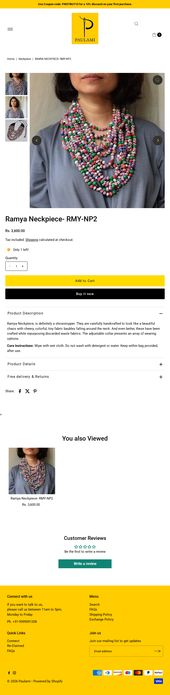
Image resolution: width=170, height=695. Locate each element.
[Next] (157, 140)
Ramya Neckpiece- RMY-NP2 (32, 498)
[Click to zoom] (157, 80)
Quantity (11, 258)
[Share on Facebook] (20, 391)
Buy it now (85, 294)
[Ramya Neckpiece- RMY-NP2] (32, 471)
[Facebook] (9, 673)
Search (94, 605)
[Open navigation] (10, 29)
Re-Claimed (15, 646)
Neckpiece (25, 59)
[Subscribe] (157, 651)
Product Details (21, 364)
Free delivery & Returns (28, 377)
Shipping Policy (100, 615)
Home (10, 59)
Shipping (31, 240)
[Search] (147, 23)
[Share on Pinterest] (35, 391)
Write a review (85, 564)
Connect (13, 641)
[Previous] (37, 140)
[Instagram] (14, 673)
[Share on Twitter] (27, 391)
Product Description (25, 313)
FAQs (93, 609)
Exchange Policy (101, 619)
